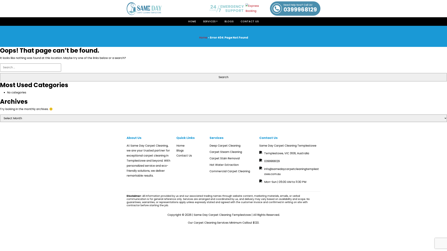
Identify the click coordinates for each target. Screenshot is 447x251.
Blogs (229, 21)
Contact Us (250, 21)
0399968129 (300, 8)
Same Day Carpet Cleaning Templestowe (222, 215)
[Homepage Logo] (144, 8)
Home (192, 21)
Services (209, 21)
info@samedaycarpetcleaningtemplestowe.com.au (291, 171)
